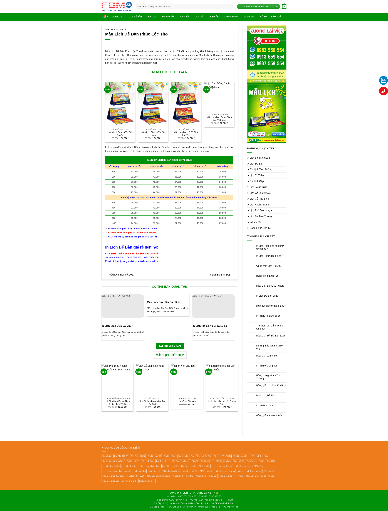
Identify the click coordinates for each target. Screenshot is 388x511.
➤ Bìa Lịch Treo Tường (259, 169)
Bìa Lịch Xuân (133, 461)
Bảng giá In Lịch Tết (267, 275)
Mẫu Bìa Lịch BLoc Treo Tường (221, 471)
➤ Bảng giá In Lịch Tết (259, 228)
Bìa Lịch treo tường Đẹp (113, 461)
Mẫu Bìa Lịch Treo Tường (249, 471)
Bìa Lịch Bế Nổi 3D (222, 456)
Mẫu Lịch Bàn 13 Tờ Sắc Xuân (153, 133)
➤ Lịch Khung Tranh (258, 204)
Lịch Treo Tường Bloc (112, 471)
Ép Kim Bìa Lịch (129, 481)
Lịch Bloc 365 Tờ (179, 466)
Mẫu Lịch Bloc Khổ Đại (183, 476)
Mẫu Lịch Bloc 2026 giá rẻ (158, 476)
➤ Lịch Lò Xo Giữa (257, 187)
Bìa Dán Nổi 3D (138, 456)
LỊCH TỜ (184, 17)
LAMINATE (249, 17)
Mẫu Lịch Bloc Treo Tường (231, 476)
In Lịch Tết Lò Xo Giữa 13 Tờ (209, 325)
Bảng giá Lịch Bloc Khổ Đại (271, 385)
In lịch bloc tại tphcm (267, 365)
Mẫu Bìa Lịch (154, 471)
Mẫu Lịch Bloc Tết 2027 (121, 274)
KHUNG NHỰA (231, 17)
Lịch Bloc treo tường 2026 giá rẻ (249, 466)
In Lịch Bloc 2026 (267, 461)
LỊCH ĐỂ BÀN (135, 17)
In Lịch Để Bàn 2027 (267, 295)
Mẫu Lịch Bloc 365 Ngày (113, 476)
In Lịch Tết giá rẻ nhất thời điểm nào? (270, 247)
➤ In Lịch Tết (254, 222)
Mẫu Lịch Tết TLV (265, 395)
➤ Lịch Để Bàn (255, 163)
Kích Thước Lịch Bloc (149, 466)
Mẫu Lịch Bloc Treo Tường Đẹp (260, 476)
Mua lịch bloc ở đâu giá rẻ (270, 305)
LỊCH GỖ (199, 17)
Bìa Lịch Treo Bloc (260, 456)
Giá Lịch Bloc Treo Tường (245, 461)
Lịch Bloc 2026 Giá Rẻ (200, 466)
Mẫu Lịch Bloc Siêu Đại (206, 476)
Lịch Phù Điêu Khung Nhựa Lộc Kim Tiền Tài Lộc (117, 402)
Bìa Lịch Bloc (170, 456)
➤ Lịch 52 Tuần (255, 175)
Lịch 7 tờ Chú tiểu (187, 401)
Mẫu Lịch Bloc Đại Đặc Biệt (163, 302)
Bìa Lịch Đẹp (147, 461)
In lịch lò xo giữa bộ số (268, 315)
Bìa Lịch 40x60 (154, 456)
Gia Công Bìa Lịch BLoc (202, 461)
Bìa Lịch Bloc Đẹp (186, 456)
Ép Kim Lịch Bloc (147, 481)
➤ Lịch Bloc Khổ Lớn (258, 157)
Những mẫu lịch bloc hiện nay (270, 347)
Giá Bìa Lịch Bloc (223, 461)
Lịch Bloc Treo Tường (222, 466)
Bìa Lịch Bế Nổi (204, 456)
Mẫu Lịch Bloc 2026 (135, 476)
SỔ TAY (264, 17)
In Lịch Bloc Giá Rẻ (111, 466)
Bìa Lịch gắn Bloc (241, 456)
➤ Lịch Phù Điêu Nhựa (259, 210)
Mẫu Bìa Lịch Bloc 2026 (193, 471)
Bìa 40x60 (106, 456)
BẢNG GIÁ (276, 17)
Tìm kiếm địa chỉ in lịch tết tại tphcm (270, 327)
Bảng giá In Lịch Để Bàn (269, 415)
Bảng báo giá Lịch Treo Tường (268, 377)
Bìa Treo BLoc (162, 461)
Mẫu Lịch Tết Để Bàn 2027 (270, 335)
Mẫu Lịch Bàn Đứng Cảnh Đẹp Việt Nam (219, 118)
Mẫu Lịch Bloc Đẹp (110, 481)
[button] (284, 6)
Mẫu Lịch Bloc (269, 471)
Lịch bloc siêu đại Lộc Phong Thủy (222, 402)
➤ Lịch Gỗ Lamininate (259, 193)
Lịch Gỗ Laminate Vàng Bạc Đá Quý (152, 402)
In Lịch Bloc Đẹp (129, 466)
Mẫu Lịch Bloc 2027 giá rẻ (270, 285)
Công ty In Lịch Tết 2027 (269, 266)
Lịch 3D (165, 466)
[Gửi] (229, 6)
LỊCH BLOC (117, 17)
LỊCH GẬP (214, 17)
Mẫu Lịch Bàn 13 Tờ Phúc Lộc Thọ (186, 133)
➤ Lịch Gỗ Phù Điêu (258, 198)
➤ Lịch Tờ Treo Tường (259, 216)
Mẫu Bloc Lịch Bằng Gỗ (135, 471)
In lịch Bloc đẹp (264, 405)
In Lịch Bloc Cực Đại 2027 (117, 325)
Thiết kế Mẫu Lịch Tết (116, 29)
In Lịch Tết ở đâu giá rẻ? (269, 256)
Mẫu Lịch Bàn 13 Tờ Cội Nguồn (120, 133)
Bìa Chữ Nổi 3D (121, 456)
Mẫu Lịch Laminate (266, 355)
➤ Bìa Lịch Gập (255, 181)
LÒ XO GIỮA (168, 17)
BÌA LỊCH (151, 17)
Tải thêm (170, 346)
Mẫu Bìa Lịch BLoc (171, 471)
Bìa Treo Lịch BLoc (180, 461)
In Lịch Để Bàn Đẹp (220, 274)
